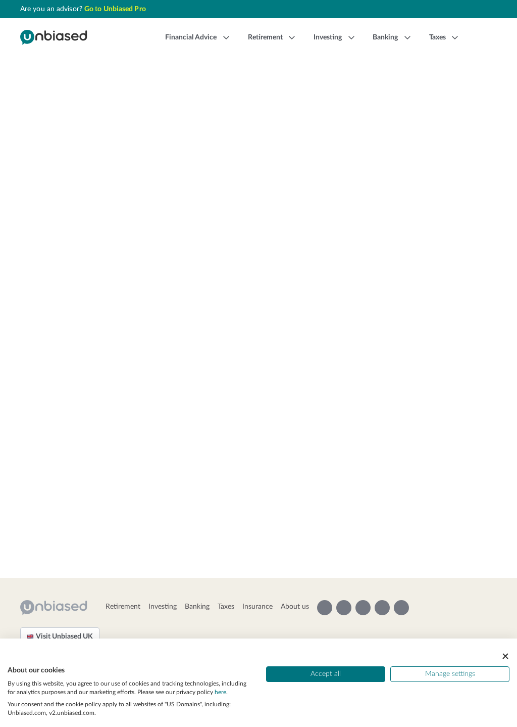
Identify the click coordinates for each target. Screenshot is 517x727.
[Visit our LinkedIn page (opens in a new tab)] (401, 607)
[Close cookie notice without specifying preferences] (505, 656)
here (220, 692)
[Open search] (482, 37)
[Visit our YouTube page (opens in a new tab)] (343, 607)
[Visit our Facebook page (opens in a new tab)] (382, 607)
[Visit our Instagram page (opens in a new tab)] (324, 607)
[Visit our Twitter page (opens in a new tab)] (363, 607)
